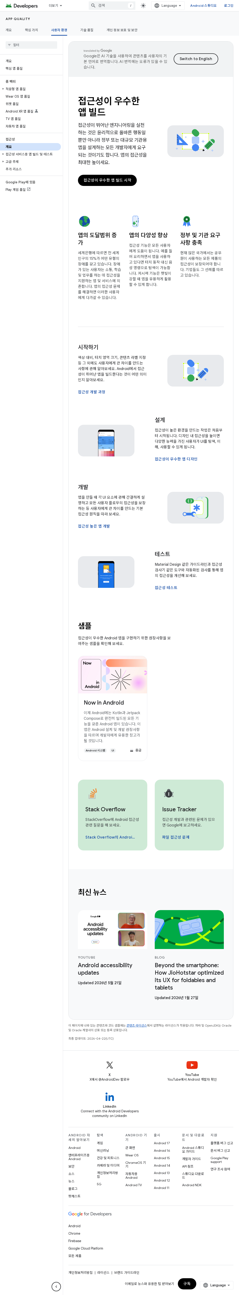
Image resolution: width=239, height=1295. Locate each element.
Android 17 (162, 1143)
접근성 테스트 (166, 588)
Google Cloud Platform (85, 1248)
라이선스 (103, 1272)
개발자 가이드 (191, 1159)
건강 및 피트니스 (108, 1158)
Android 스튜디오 (203, 5)
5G (99, 1184)
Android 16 (162, 1150)
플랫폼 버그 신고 (222, 1143)
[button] (30, 89)
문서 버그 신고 (220, 1150)
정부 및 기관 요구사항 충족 (200, 239)
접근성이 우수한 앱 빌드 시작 (107, 180)
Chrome (74, 1233)
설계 (160, 420)
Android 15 (162, 1158)
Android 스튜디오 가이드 (193, 1150)
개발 (83, 487)
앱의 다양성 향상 (148, 235)
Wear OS (132, 1155)
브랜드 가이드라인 (126, 1272)
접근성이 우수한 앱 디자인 (176, 459)
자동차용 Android (131, 1176)
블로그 (72, 1189)
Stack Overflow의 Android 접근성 (112, 837)
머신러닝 (103, 1150)
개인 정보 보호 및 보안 (122, 30)
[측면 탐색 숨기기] (56, 1286)
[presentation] (151, 892)
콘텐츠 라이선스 (137, 1026)
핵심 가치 (31, 30)
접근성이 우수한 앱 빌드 (109, 107)
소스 (71, 1174)
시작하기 (88, 347)
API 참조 (187, 1166)
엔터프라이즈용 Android (79, 1157)
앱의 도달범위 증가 (97, 239)
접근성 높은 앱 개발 (94, 526)
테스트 (162, 554)
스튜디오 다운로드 (193, 1176)
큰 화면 (130, 1148)
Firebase (74, 1241)
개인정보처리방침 (107, 1175)
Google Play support (219, 1160)
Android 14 (162, 1165)
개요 (9, 30)
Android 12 (162, 1180)
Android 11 (161, 1188)
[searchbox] (31, 45)
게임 (100, 1143)
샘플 (84, 626)
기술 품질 (86, 30)
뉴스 (71, 1181)
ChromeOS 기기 (135, 1164)
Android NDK (191, 1185)
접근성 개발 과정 (91, 392)
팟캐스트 (74, 1196)
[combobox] (112, 5)
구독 (187, 1283)
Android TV (133, 1185)
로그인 (228, 5)
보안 (71, 1166)
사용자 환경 (59, 30)
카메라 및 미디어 (108, 1165)
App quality (18, 19)
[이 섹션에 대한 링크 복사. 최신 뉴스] (112, 893)
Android (74, 1148)
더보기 (53, 5)
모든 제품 (74, 1256)
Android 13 (162, 1173)
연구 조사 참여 (220, 1169)
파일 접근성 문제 (176, 837)
